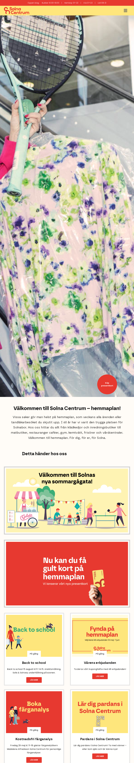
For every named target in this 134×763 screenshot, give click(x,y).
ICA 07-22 (88, 3)
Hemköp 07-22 (71, 3)
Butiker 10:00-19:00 (50, 3)
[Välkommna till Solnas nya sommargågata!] (67, 470)
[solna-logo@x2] (16, 8)
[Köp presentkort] (107, 384)
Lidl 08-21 (102, 3)
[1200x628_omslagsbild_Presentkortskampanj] (67, 543)
